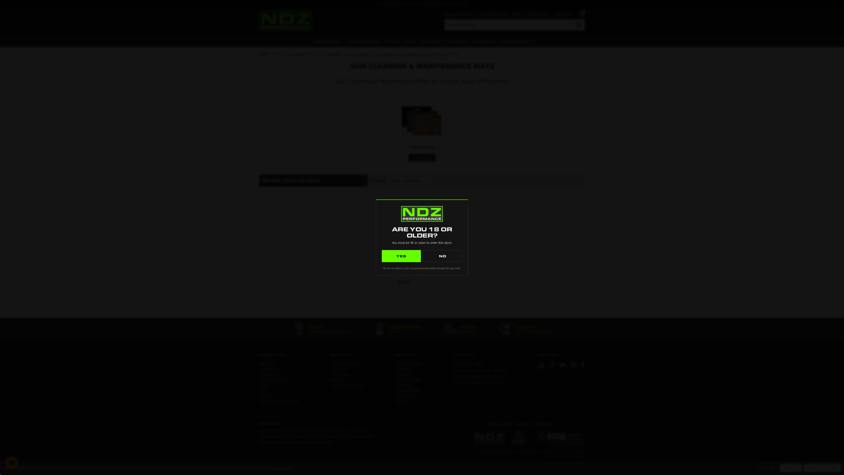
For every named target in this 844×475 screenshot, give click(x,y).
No (442, 256)
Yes (401, 256)
